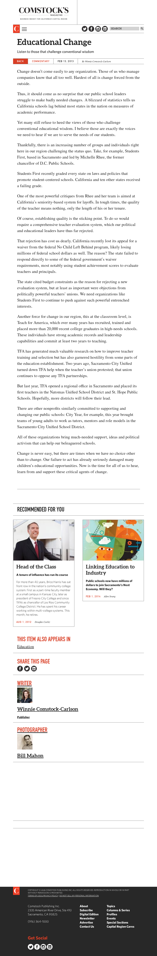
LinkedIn (105, 29)
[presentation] (16, 29)
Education (25, 646)
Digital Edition (89, 914)
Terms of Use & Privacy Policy (43, 895)
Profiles (112, 914)
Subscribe (86, 910)
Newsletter (87, 918)
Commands (3, 953)
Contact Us (87, 926)
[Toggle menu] (24, 29)
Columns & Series (118, 910)
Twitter (84, 29)
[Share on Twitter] (27, 668)
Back (20, 61)
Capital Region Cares (120, 926)
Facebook (91, 29)
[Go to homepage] (43, 13)
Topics (111, 906)
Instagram (98, 29)
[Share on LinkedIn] (34, 668)
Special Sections (117, 922)
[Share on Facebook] (20, 668)
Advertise (86, 922)
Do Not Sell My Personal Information (79, 895)
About (84, 906)
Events (111, 918)
